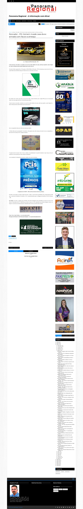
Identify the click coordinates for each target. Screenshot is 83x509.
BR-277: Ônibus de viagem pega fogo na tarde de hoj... (65, 396)
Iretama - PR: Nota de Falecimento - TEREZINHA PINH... (64, 375)
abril (58, 455)
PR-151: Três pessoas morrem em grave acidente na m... (65, 438)
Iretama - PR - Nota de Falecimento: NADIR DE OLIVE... (64, 385)
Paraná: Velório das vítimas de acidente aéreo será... (65, 406)
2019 (58, 464)
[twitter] (11, 1)
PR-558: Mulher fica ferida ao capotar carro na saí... (65, 362)
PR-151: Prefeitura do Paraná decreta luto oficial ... (65, 433)
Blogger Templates (19, 507)
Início (13, 20)
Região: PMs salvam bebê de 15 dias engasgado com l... (64, 364)
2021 (58, 461)
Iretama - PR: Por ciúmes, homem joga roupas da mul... (65, 373)
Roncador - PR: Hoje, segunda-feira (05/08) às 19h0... (65, 425)
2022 (58, 460)
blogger (16, 251)
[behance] (69, 507)
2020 (58, 463)
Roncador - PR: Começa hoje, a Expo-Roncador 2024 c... (64, 442)
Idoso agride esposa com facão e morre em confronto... (65, 421)
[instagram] (13, 1)
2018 (58, 465)
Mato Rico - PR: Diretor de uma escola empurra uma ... (64, 402)
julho (59, 451)
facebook (31, 251)
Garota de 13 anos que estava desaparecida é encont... (65, 408)
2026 (58, 342)
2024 (58, 344)
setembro (60, 349)
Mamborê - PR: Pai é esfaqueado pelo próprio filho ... (64, 394)
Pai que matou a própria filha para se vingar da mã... (65, 444)
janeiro (59, 458)
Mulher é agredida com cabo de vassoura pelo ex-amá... (65, 366)
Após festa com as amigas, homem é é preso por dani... (65, 383)
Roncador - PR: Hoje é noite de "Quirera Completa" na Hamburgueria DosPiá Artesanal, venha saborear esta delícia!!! (51, 24)
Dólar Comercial (65, 36)
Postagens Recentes (59, 335)
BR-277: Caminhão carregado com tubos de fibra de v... (65, 356)
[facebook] (9, 1)
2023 (58, 459)
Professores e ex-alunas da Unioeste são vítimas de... (65, 410)
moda (62, 471)
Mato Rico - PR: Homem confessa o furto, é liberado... (65, 398)
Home (10, 32)
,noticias (24, 39)
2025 (58, 343)
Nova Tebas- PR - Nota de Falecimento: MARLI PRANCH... (65, 379)
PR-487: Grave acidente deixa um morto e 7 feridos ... (65, 371)
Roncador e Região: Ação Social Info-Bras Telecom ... (65, 352)
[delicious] (73, 507)
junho (59, 452)
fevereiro (59, 457)
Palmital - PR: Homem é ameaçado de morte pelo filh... (65, 429)
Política (30, 20)
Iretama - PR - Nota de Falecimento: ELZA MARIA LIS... (65, 450)
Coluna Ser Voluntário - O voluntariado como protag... (64, 431)
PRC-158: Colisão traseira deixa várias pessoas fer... (64, 427)
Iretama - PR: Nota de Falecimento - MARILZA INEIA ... (64, 404)
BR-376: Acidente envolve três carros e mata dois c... (65, 369)
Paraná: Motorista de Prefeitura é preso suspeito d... (65, 440)
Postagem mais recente (14, 247)
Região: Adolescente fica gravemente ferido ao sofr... (64, 417)
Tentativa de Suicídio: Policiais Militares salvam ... (64, 400)
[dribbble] (65, 507)
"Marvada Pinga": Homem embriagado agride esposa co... (65, 389)
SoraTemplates (11, 507)
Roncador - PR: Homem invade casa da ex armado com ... (65, 381)
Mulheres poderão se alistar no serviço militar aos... (64, 360)
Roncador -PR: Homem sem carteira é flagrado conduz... (64, 423)
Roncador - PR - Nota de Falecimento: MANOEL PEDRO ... (64, 387)
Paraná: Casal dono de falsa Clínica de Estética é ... (64, 435)
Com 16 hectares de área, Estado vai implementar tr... (64, 446)
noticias (13, 32)
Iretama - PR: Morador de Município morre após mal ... (65, 415)
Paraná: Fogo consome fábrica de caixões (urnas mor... (65, 419)
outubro (59, 347)
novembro (60, 346)
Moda (34, 20)
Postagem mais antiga (47, 247)
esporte (58, 471)
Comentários (71, 335)
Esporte (24, 20)
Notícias (18, 20)
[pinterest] (61, 507)
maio (59, 453)
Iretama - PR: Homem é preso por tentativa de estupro (64, 377)
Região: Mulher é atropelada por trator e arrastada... (65, 358)
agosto (59, 350)
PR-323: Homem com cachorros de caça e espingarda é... (65, 448)
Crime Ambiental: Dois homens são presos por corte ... (65, 392)
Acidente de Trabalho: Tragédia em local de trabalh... (65, 412)
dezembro (60, 345)
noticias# (13, 236)
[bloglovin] (63, 507)
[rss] (67, 507)
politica (58, 473)
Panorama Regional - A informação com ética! (29, 16)
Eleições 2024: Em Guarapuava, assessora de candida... (65, 354)
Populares (65, 335)
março (59, 456)
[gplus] (59, 507)
